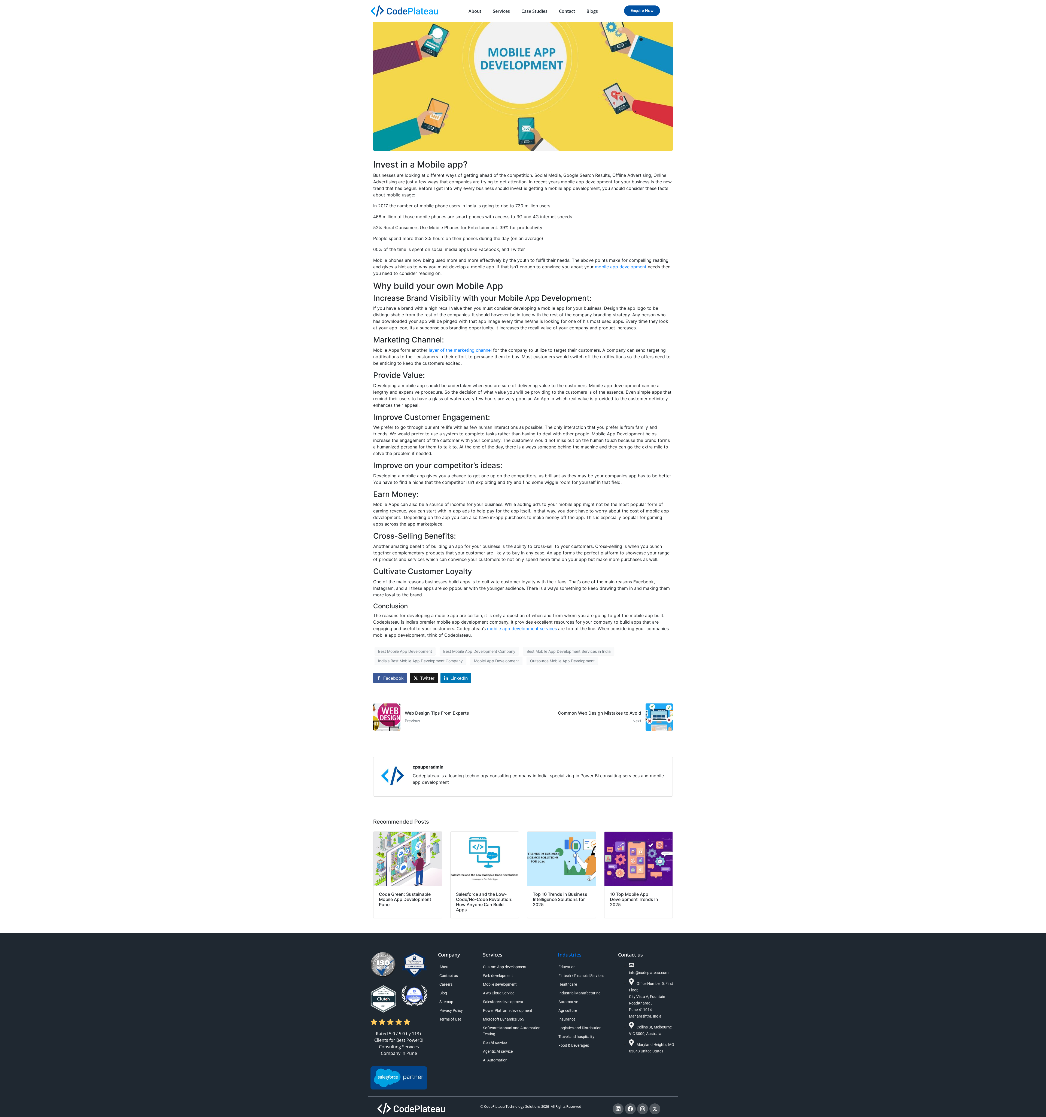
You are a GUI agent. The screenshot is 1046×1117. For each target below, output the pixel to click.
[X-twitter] (654, 1108)
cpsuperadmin (428, 767)
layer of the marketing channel (460, 350)
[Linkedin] (618, 1108)
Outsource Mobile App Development (562, 660)
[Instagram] (642, 1108)
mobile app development (621, 266)
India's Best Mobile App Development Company (420, 660)
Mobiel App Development (496, 660)
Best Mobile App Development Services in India (569, 651)
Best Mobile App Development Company (479, 651)
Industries (570, 954)
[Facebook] (630, 1108)
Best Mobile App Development (405, 651)
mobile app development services (522, 628)
